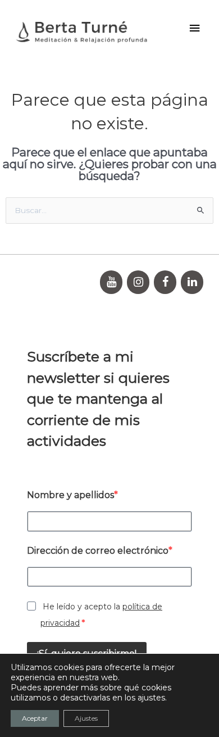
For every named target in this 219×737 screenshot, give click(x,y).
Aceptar (35, 718)
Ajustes (86, 718)
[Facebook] (165, 282)
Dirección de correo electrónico (97, 550)
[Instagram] (138, 282)
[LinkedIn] (192, 282)
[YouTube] (111, 282)
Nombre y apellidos (70, 495)
